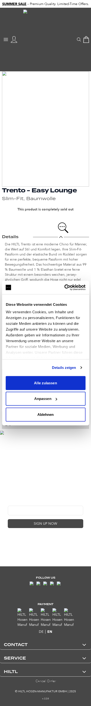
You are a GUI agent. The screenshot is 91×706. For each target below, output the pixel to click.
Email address (19, 502)
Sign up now (45, 523)
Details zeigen (64, 368)
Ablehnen (45, 414)
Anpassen (42, 399)
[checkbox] (10, 539)
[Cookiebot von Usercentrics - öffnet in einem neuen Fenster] (64, 287)
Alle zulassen (45, 383)
